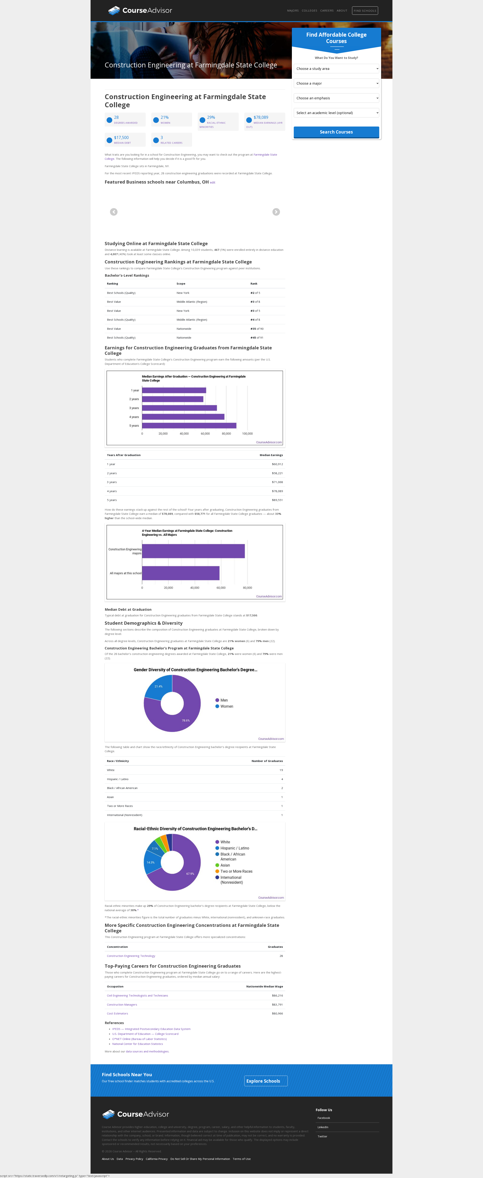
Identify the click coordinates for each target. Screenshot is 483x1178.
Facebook (324, 1118)
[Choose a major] (336, 83)
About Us (108, 1159)
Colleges (309, 10)
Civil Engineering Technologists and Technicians (137, 995)
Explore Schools (263, 1081)
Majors (293, 10)
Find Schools (365, 10)
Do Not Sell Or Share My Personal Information (200, 1159)
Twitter (322, 1136)
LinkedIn (323, 1127)
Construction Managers (122, 1004)
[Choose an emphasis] (336, 98)
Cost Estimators (117, 1013)
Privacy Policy (134, 1159)
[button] (114, 212)
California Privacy (157, 1159)
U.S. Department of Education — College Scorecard (145, 1034)
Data (120, 1159)
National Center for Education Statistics (137, 1044)
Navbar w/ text (140, 10)
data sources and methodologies (147, 1051)
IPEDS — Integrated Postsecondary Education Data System (151, 1029)
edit (212, 182)
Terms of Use (242, 1159)
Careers (327, 10)
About (342, 10)
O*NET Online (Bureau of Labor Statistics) (139, 1039)
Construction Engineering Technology (131, 956)
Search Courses (336, 132)
